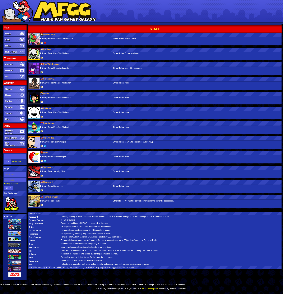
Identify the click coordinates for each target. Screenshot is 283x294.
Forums (8, 64)
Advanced (16, 161)
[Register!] (11, 210)
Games (8, 89)
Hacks (8, 95)
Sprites (8, 101)
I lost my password (11, 184)
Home (8, 34)
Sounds (8, 113)
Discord (8, 70)
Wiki (7, 76)
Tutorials (9, 107)
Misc (7, 119)
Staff (7, 40)
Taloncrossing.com (150, 289)
